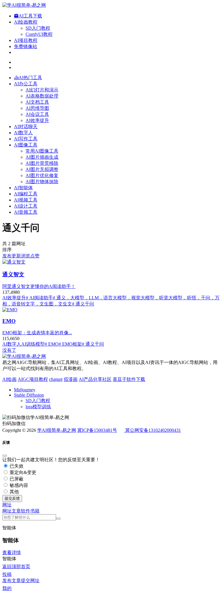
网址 (7, 510)
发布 (7, 255)
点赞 (34, 255)
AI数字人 (11, 344)
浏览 (25, 255)
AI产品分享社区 (95, 379)
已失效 (16, 466)
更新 (16, 255)
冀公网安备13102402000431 (153, 430)
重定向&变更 (22, 472)
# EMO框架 (70, 344)
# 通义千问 (83, 303)
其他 (13, 491)
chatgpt (55, 379)
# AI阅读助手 (39, 297)
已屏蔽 (16, 478)
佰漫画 (71, 379)
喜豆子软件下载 (129, 379)
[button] (7, 504)
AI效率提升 (14, 297)
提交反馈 (12, 498)
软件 (25, 510)
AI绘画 (9, 379)
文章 (16, 510)
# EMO (52, 344)
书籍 (34, 510)
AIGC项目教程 (33, 379)
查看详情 (11, 552)
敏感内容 (18, 485)
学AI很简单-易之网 (56, 430)
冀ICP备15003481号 (97, 430)
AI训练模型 (33, 344)
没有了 (9, 350)
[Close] (4, 456)
